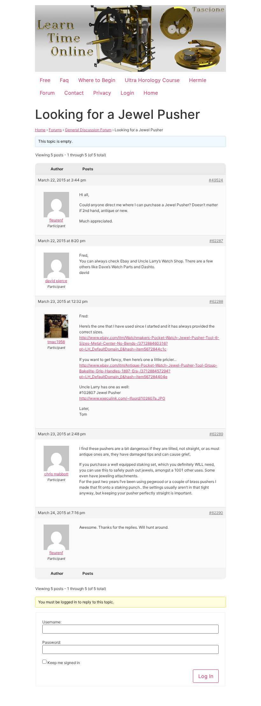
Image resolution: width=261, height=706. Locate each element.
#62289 (216, 433)
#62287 (216, 240)
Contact (74, 93)
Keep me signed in (63, 663)
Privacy (102, 93)
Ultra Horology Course (152, 80)
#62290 (216, 512)
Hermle (197, 80)
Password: (51, 642)
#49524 (216, 180)
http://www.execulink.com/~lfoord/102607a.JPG (122, 398)
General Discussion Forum (88, 129)
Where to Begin (96, 80)
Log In (205, 676)
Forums (55, 129)
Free (45, 80)
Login (127, 93)
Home (151, 93)
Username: (51, 622)
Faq (64, 80)
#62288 (216, 301)
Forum (47, 93)
